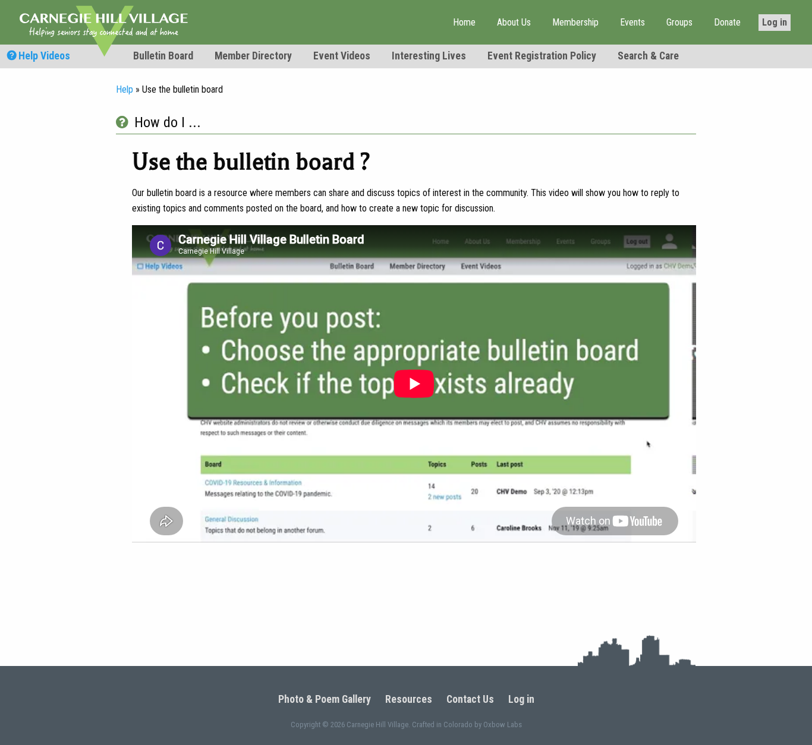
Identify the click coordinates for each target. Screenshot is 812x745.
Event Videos (341, 56)
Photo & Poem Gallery (324, 700)
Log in (774, 22)
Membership (575, 22)
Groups (679, 22)
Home (464, 22)
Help (124, 89)
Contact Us (470, 700)
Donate (727, 22)
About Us (514, 22)
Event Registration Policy (541, 56)
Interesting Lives (429, 56)
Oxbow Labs (502, 724)
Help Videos (43, 56)
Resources (408, 700)
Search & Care (648, 56)
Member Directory (253, 56)
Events (632, 22)
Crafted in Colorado (442, 724)
